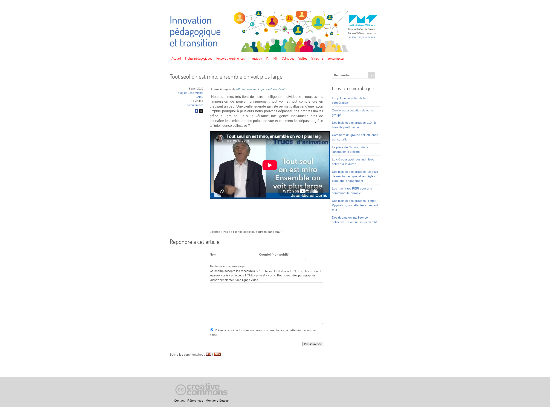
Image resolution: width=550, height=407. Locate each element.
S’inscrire (317, 58)
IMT (275, 58)
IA (267, 58)
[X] (201, 111)
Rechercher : (343, 75)
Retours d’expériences (230, 58)
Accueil (176, 58)
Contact (179, 400)
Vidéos (302, 58)
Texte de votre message (227, 266)
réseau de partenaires (362, 37)
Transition (255, 58)
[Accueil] (275, 50)
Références (195, 400)
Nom (213, 254)
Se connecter (335, 58)
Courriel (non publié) (274, 254)
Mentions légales (217, 400)
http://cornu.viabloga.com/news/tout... (261, 89)
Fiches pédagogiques (198, 58)
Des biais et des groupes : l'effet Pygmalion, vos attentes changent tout (355, 205)
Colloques (288, 58)
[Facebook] (196, 111)
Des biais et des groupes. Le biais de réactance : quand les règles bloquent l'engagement (355, 176)
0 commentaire (194, 105)
